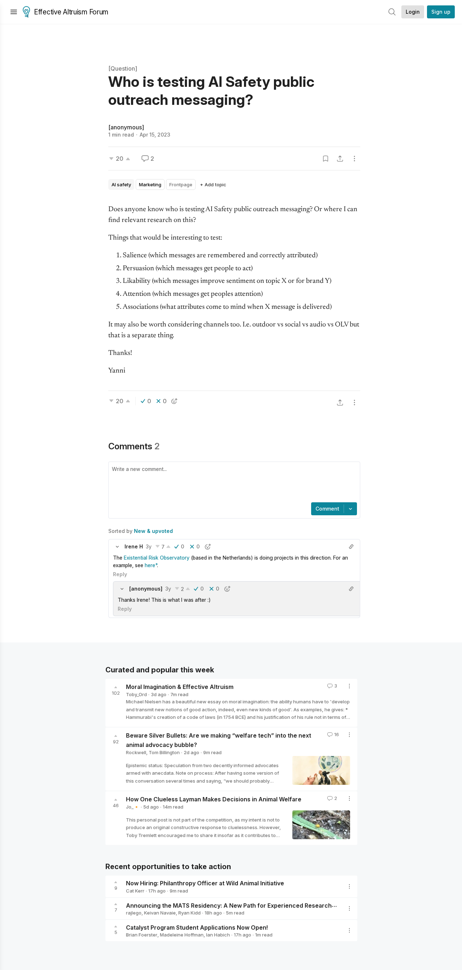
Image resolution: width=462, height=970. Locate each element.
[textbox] (233, 483)
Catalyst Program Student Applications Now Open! (197, 927)
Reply (120, 574)
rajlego (133, 913)
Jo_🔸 (132, 807)
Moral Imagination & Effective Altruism (180, 686)
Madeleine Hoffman (182, 935)
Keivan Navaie (160, 913)
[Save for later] (325, 158)
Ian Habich (218, 935)
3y (149, 546)
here (150, 565)
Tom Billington (164, 752)
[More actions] (354, 158)
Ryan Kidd (189, 913)
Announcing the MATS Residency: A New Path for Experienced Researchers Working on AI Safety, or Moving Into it (288, 905)
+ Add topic (213, 184)
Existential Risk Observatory (156, 558)
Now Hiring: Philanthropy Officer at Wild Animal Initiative (205, 883)
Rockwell (136, 752)
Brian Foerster (141, 935)
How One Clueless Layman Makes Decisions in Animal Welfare (213, 799)
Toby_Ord (136, 694)
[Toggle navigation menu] (13, 11)
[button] (117, 546)
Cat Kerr (135, 891)
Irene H (134, 546)
